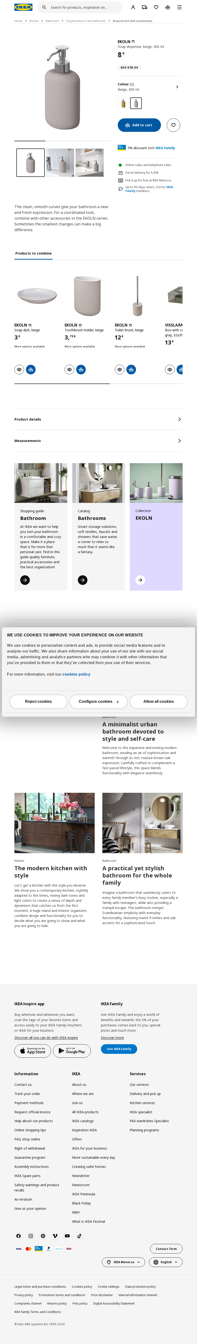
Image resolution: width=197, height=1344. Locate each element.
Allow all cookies (158, 702)
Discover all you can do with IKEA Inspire (46, 1037)
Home (18, 21)
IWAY (76, 1212)
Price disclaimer (102, 1295)
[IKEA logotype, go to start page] (23, 7)
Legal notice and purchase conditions (40, 1287)
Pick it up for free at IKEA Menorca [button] (148, 180)
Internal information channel (138, 1295)
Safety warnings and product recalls (36, 1187)
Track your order (27, 1093)
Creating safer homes (89, 1166)
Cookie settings (108, 1287)
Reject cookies (38, 702)
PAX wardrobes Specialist (149, 1121)
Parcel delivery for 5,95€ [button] (142, 173)
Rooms (34, 21)
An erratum (23, 1199)
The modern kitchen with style (50, 871)
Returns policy (57, 1303)
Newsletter (81, 1175)
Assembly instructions (31, 1166)
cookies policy (76, 674)
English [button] (166, 1262)
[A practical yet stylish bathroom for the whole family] (142, 823)
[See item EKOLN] (37, 296)
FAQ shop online (27, 1139)
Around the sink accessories (132, 21)
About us (79, 1084)
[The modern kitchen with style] (54, 823)
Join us (77, 1103)
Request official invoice (32, 1112)
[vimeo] (55, 1236)
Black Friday (81, 1203)
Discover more (112, 1037)
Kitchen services (142, 1103)
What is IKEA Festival (88, 1221)
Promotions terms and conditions (62, 1295)
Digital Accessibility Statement (114, 1303)
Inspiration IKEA (84, 1130)
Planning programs (144, 1130)
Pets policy (80, 1303)
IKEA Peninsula (83, 1194)
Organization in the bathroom (86, 21)
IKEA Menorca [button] (124, 1262)
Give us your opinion (30, 1208)
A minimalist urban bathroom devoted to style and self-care (133, 731)
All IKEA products (85, 1112)
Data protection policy (140, 1287)
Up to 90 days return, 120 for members (149, 189)
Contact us (23, 1084)
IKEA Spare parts (27, 1175)
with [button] (151, 148)
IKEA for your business (89, 1148)
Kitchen (19, 861)
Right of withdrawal (29, 1148)
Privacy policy (23, 1295)
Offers (77, 1139)
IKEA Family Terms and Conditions (37, 1312)
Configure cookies (95, 702)
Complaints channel (28, 1303)
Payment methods (29, 1103)
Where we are (83, 1093)
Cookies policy (82, 1287)
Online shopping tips (30, 1130)
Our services (139, 1084)
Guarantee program (29, 1157)
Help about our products (33, 1121)
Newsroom (81, 1185)
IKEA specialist (141, 1112)
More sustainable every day (93, 1157)
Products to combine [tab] (33, 253)
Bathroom (52, 21)
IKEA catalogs (83, 1121)
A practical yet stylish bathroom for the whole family (137, 875)
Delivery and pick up (145, 1093)
